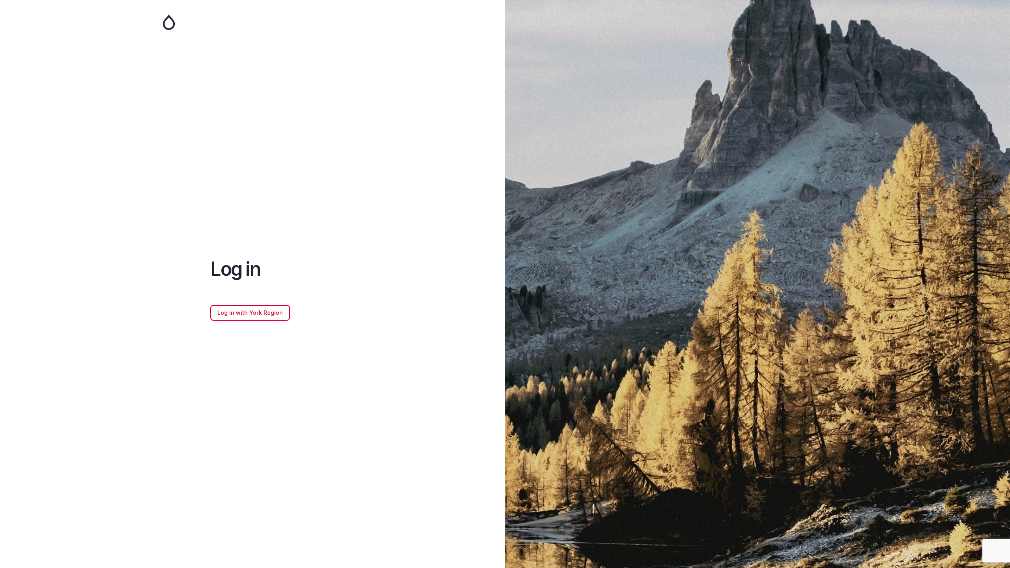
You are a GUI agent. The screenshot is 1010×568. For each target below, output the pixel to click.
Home (252, 22)
